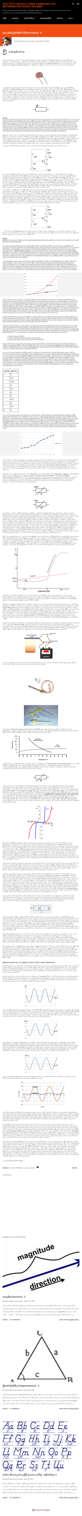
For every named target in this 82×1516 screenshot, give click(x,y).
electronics (17, 1168)
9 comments (14, 1409)
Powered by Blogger (42, 1510)
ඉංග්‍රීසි (4, 18)
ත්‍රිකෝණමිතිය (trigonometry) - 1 (21, 1385)
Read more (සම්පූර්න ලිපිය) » (69, 1320)
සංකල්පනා (15, 18)
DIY (10, 1168)
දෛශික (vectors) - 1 (14, 1296)
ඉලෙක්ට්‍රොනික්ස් (45, 18)
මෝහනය (60, 18)
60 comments (14, 1320)
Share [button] (74, 1168)
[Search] (73, 4)
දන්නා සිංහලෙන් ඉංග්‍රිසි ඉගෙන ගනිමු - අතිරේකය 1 (30, 1474)
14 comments (14, 1497)
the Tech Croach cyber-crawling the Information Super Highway (29, 5)
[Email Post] (37, 1168)
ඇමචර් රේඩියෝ (29, 18)
